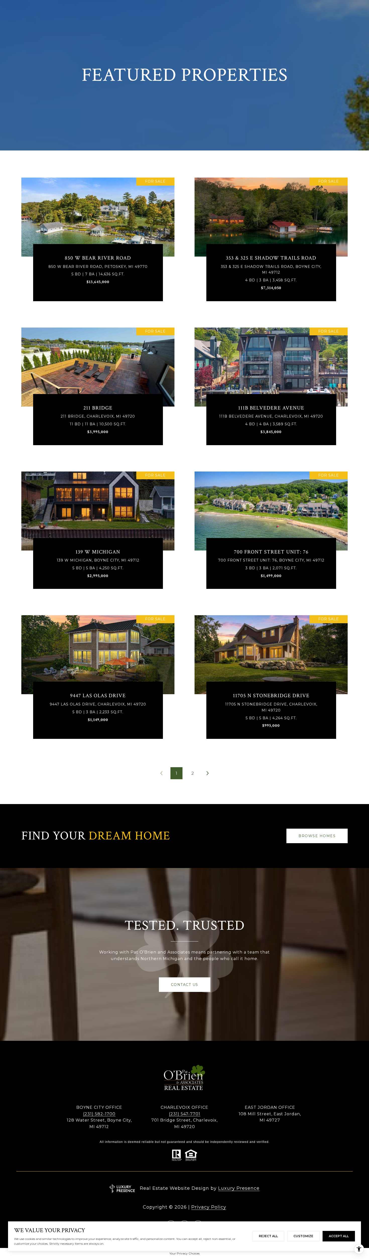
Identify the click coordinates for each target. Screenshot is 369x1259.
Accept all (339, 1236)
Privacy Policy (208, 1207)
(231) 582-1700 (99, 1114)
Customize (303, 1236)
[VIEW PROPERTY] (98, 238)
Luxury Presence (239, 1188)
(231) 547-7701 (184, 1114)
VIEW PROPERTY (97, 243)
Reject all (268, 1236)
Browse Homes (317, 836)
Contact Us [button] (184, 984)
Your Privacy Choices (184, 1253)
